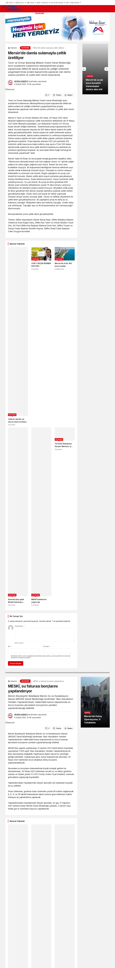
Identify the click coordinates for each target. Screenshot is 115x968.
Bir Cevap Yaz (16, 616)
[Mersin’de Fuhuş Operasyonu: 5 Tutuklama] (95, 702)
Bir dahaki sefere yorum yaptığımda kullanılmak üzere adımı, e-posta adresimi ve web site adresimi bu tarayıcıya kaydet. (40, 656)
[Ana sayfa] (5, 13)
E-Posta (46, 646)
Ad (9, 646)
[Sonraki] (106, 69)
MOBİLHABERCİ (21, 81)
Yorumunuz (19, 626)
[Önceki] (84, 69)
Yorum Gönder (15, 663)
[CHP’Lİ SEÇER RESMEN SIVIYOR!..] (41, 336)
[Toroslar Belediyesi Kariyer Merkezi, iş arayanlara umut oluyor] (65, 516)
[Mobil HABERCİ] (12, 7)
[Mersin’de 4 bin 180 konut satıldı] (65, 336)
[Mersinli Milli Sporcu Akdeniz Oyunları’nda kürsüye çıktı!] (95, 69)
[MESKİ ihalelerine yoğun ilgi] (41, 516)
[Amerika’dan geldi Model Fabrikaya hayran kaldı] (18, 516)
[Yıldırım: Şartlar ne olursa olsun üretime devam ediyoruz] (18, 336)
